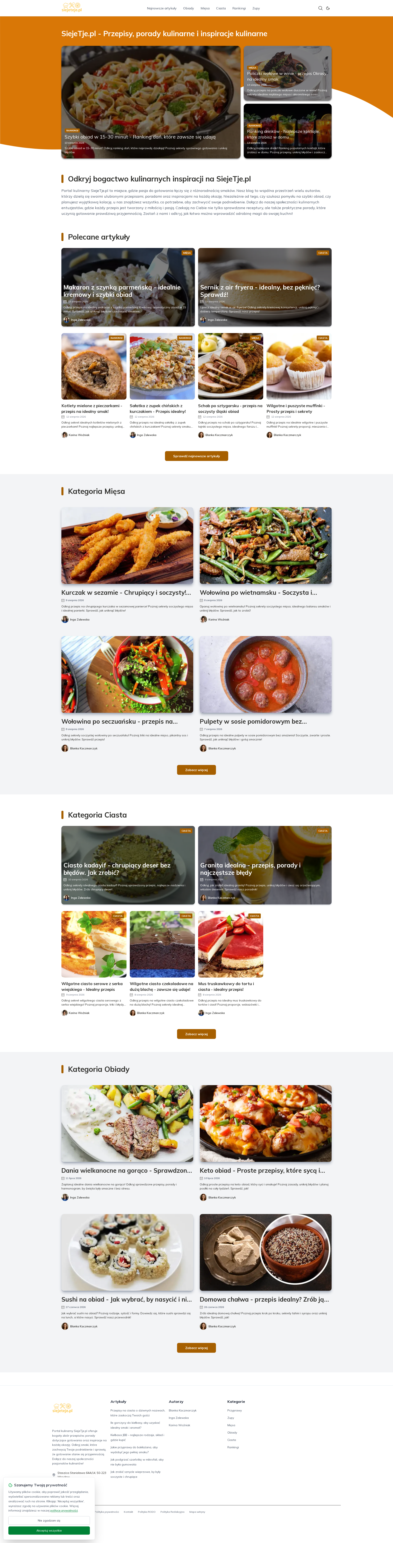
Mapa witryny (197, 1511)
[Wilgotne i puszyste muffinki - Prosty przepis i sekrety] (299, 366)
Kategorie (236, 1401)
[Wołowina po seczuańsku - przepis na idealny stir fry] (127, 674)
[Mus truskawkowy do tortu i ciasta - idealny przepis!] (230, 944)
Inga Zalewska (80, 320)
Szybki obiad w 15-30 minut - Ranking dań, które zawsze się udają (140, 137)
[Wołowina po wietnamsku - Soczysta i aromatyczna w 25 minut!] (266, 545)
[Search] (320, 8)
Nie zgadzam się (49, 1520)
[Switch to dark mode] (328, 8)
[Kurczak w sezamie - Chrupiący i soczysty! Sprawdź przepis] (127, 545)
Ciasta (221, 8)
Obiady (188, 8)
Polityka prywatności (107, 1511)
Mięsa (205, 8)
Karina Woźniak (219, 619)
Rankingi (239, 8)
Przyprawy (234, 1410)
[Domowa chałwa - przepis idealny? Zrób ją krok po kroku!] (266, 1252)
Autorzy (176, 1401)
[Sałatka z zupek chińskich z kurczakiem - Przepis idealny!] (162, 366)
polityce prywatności (64, 1510)
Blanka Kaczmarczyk (83, 748)
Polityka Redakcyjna (172, 1511)
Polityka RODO (147, 1511)
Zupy (256, 8)
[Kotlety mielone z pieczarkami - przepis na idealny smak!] (93, 366)
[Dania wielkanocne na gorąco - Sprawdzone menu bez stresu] (127, 1123)
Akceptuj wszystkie (49, 1530)
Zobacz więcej (196, 770)
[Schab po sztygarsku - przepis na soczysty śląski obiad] (230, 366)
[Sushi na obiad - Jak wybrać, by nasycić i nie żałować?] (127, 1252)
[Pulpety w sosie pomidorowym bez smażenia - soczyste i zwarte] (266, 674)
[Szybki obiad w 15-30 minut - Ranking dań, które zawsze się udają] (151, 102)
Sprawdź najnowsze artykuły (196, 456)
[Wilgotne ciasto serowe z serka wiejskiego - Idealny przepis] (93, 944)
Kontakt (128, 1511)
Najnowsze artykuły (162, 8)
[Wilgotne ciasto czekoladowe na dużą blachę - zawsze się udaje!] (162, 944)
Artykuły (118, 1401)
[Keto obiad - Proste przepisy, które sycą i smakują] (266, 1123)
